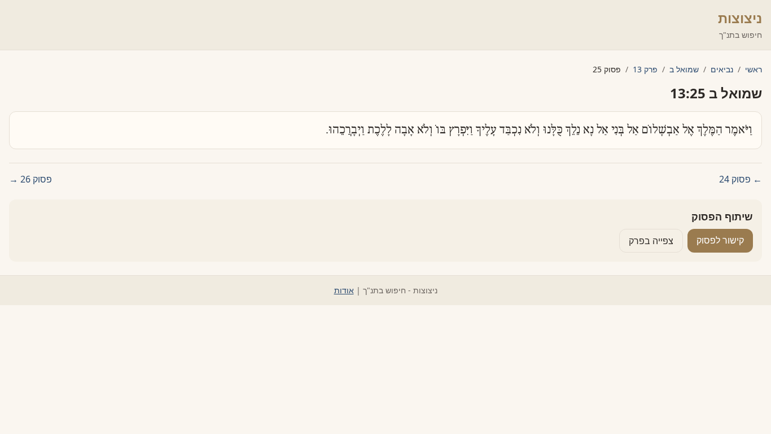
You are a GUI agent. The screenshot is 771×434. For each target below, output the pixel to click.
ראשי (753, 69)
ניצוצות (740, 17)
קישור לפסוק (720, 240)
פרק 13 (645, 69)
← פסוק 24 (740, 179)
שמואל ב (684, 69)
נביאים (722, 69)
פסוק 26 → (30, 179)
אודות (344, 290)
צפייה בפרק (651, 241)
